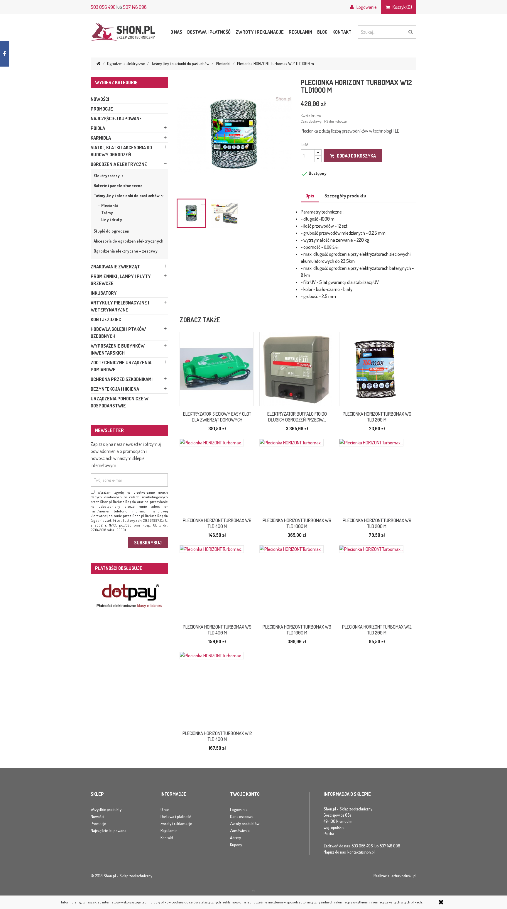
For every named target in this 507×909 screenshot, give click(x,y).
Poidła (98, 128)
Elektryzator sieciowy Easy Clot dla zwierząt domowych (217, 417)
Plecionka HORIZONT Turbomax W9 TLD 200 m (377, 523)
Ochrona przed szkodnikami (122, 379)
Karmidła (101, 138)
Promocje (102, 109)
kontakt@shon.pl (361, 851)
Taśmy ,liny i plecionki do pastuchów (127, 195)
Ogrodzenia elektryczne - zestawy (126, 250)
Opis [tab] (309, 196)
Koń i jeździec (106, 319)
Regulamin (300, 32)
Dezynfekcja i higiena (115, 389)
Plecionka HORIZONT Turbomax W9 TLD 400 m (217, 630)
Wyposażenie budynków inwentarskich (118, 349)
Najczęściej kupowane (116, 118)
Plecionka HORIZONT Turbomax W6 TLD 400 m (217, 523)
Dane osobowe (241, 816)
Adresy (235, 837)
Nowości (100, 99)
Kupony (236, 844)
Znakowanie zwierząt (115, 267)
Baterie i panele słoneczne (118, 185)
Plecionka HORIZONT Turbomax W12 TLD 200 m (377, 630)
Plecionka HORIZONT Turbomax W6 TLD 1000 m (297, 523)
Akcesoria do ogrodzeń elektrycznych (128, 240)
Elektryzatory (107, 175)
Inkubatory (104, 293)
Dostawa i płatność (209, 32)
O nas (176, 32)
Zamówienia (240, 830)
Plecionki (109, 205)
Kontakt (341, 32)
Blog (322, 32)
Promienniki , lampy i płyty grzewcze (121, 279)
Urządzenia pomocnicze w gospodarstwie (119, 402)
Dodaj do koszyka (355, 156)
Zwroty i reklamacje (260, 32)
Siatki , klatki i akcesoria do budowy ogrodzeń (121, 151)
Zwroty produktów (244, 823)
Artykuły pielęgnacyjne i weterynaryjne (120, 306)
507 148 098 (135, 7)
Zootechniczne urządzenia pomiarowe (121, 366)
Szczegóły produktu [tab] (345, 196)
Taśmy (107, 212)
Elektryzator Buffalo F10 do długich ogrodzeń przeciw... (297, 417)
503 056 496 (103, 7)
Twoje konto (245, 794)
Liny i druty (111, 219)
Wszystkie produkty (106, 809)
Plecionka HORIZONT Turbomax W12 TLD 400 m (217, 736)
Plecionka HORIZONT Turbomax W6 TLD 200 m (377, 417)
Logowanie (238, 809)
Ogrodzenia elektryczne (119, 164)
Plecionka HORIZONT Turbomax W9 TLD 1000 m (297, 630)
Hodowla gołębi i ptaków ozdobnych (118, 332)
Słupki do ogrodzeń (111, 230)
